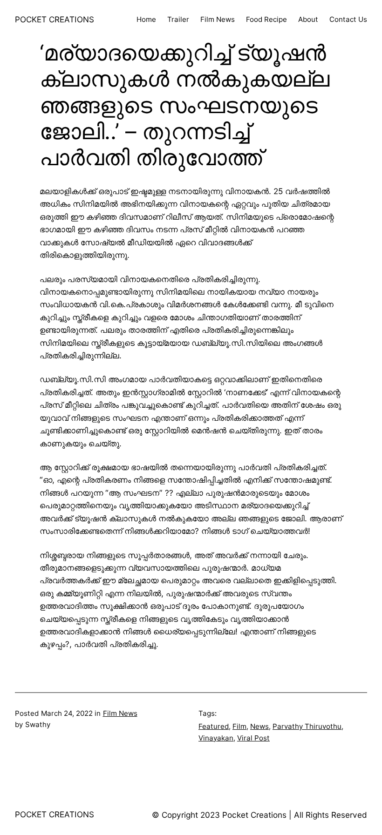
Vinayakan (215, 738)
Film (239, 726)
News (259, 726)
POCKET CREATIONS (54, 19)
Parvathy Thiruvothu (307, 726)
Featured (213, 726)
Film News (120, 713)
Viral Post (253, 738)
